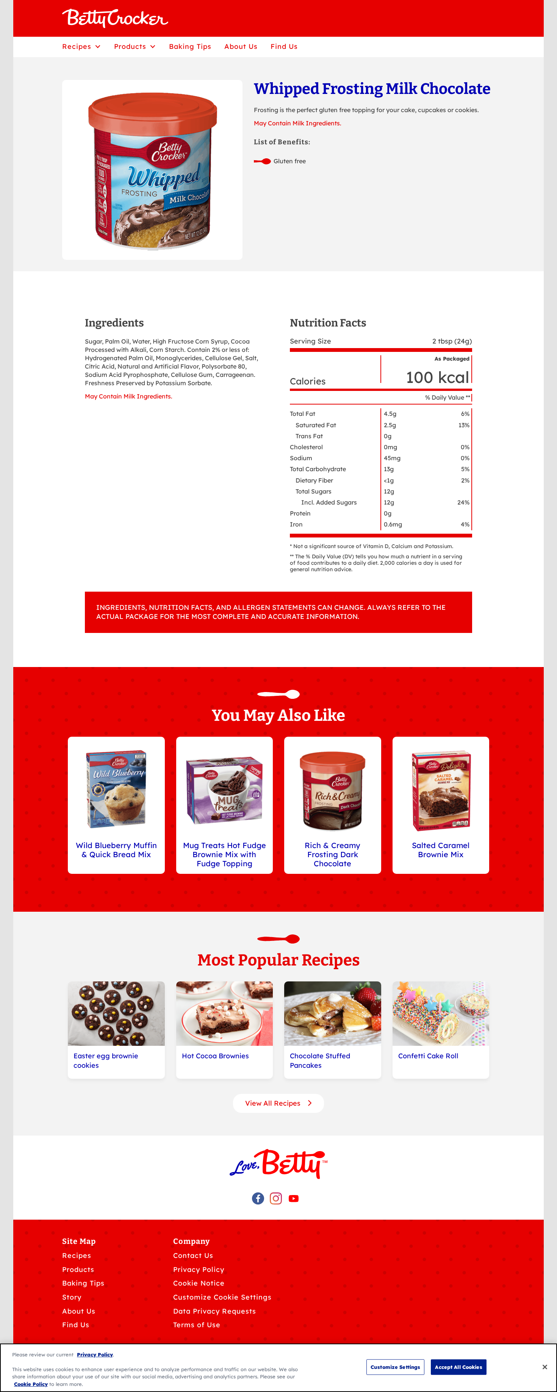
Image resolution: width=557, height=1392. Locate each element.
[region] (278, 1368)
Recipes (76, 1255)
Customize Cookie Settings (222, 1297)
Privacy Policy (198, 1269)
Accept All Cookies (458, 1367)
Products (78, 1269)
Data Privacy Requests (214, 1311)
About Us (78, 1311)
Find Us (75, 1324)
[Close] (545, 1367)
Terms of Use (197, 1324)
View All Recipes (273, 1103)
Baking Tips (83, 1283)
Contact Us (193, 1255)
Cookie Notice (199, 1283)
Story (71, 1297)
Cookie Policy (31, 1384)
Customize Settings (395, 1367)
